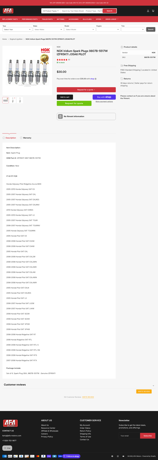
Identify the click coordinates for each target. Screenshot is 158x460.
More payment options (104, 101)
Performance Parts (30, 19)
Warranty (27, 138)
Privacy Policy (47, 437)
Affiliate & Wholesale (49, 431)
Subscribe (148, 436)
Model (67, 26)
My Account (85, 425)
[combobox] (88, 10)
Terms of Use (85, 437)
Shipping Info (85, 434)
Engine (99, 26)
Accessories (74, 19)
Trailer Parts (47, 19)
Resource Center (48, 428)
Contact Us (84, 439)
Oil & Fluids (87, 19)
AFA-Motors (137, 456)
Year (4, 26)
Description (11, 138)
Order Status (85, 428)
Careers (44, 434)
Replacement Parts (10, 19)
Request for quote (74, 103)
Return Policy (85, 431)
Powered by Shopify (149, 456)
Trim (123, 26)
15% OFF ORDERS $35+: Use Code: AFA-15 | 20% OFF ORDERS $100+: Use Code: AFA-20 (79, 3)
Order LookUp (110, 19)
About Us (45, 425)
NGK (58, 47)
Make (35, 26)
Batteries (60, 19)
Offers (98, 19)
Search (109, 11)
